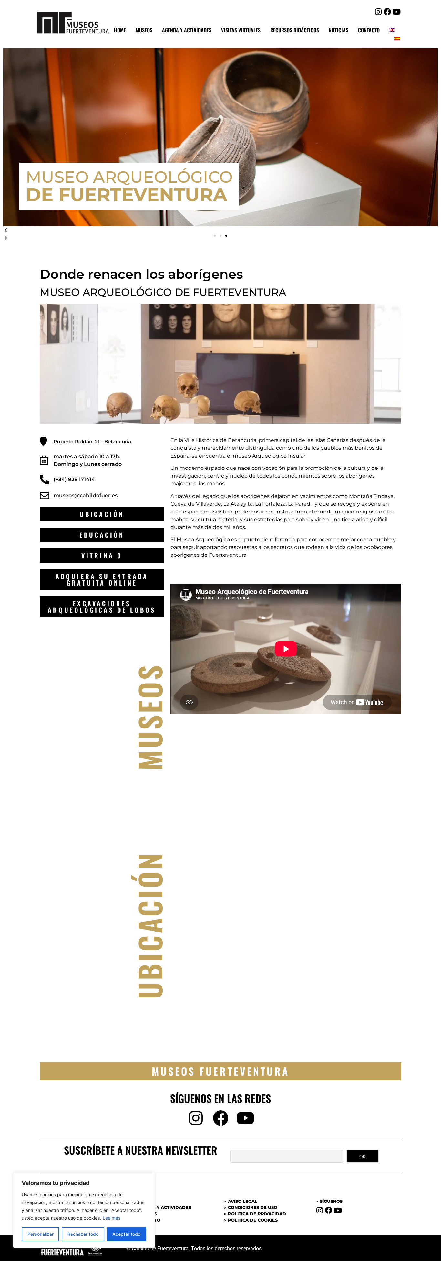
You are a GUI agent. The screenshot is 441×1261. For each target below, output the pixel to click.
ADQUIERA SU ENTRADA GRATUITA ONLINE (102, 579)
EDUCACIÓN (102, 535)
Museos (144, 30)
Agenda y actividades (186, 30)
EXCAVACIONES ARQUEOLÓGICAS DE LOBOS (102, 606)
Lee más (111, 1218)
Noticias (338, 30)
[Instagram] (378, 12)
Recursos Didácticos (294, 30)
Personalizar (40, 1234)
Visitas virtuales (241, 30)
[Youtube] (396, 12)
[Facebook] (387, 12)
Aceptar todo (126, 1234)
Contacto (369, 30)
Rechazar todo (82, 1234)
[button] (215, 236)
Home (120, 30)
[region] (84, 1210)
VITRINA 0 (101, 555)
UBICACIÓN (102, 514)
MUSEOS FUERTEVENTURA (221, 1071)
